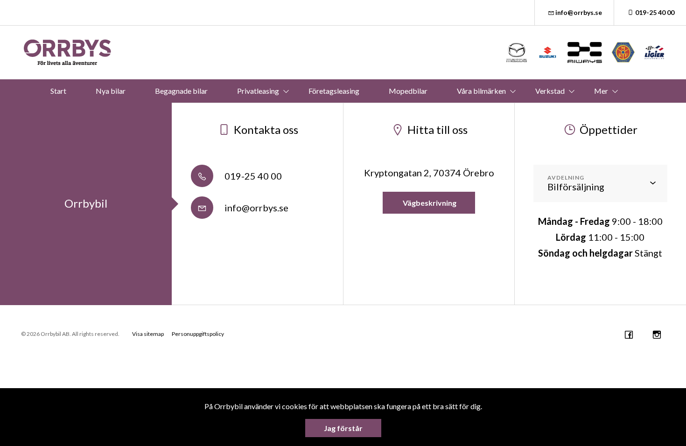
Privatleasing (258, 90)
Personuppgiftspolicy (198, 333)
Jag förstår (343, 428)
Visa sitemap (148, 333)
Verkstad (550, 90)
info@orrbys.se (578, 12)
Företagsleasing (333, 90)
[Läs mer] (516, 52)
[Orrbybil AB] (67, 52)
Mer (601, 90)
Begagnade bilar (181, 90)
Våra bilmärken (481, 90)
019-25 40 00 (654, 12)
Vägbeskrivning (428, 202)
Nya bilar (111, 90)
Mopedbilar (408, 90)
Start (58, 90)
